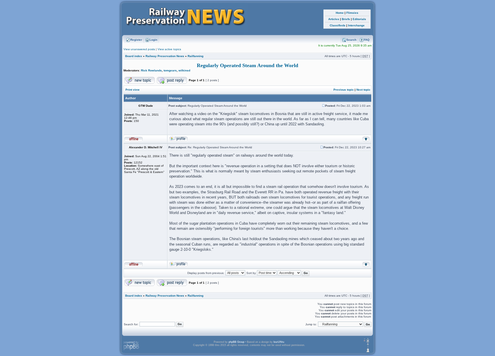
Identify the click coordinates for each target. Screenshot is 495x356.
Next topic (363, 89)
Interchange (356, 25)
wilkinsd (184, 70)
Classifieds (337, 25)
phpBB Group (236, 342)
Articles (333, 19)
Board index (133, 56)
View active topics (169, 49)
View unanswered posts (139, 49)
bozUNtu (279, 342)
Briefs (346, 19)
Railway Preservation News (165, 56)
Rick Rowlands (151, 70)
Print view (132, 89)
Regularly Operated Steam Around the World (247, 65)
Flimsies (352, 12)
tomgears (170, 70)
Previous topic (343, 89)
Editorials (359, 19)
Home (340, 12)
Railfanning (195, 56)
